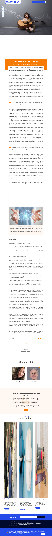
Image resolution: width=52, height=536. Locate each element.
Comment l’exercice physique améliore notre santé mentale (40, 500)
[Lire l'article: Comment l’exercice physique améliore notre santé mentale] (41, 497)
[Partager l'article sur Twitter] (38, 338)
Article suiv (37, 343)
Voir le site (26, 409)
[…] (28, 507)
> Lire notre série (16, 232)
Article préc (15, 343)
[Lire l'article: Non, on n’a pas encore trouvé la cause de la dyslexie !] (10, 497)
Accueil (33, 2)
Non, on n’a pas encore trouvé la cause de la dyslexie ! (10, 500)
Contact (42, 2)
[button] (45, 2)
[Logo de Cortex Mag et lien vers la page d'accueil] (9, 2)
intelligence (23, 351)
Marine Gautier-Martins (27, 64)
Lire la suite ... (7, 508)
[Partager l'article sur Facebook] (36, 338)
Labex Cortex (38, 2)
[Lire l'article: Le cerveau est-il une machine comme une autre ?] (25, 497)
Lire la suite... (11, 506)
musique (28, 351)
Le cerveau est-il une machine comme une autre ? (25, 500)
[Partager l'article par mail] (40, 338)
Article (15, 64)
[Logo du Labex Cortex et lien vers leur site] (17, 2)
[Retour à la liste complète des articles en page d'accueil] (26, 344)
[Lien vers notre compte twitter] (2, 10)
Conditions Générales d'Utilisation (21, 533)
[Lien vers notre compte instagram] (2, 7)
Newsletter (13, 517)
